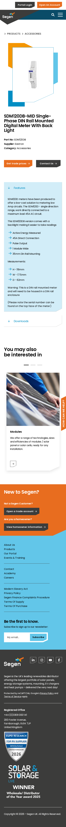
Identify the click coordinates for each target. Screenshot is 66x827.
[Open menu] (60, 14)
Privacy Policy (12, 593)
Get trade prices (16, 163)
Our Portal (10, 553)
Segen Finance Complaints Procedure (27, 597)
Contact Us (46, 163)
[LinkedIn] (33, 660)
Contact (9, 569)
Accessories (33, 34)
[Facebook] (59, 660)
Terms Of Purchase (15, 606)
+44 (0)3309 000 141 (15, 715)
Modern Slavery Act (16, 589)
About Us (9, 545)
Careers (9, 577)
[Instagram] (42, 660)
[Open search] (52, 14)
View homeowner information (24, 527)
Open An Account (49, 4)
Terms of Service (12, 696)
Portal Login (25, 4)
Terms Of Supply (14, 602)
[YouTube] (50, 660)
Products (13, 34)
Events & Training (14, 558)
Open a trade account (19, 511)
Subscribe (38, 637)
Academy (10, 573)
